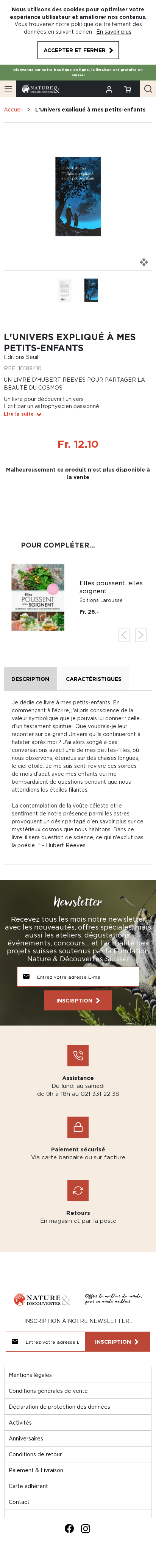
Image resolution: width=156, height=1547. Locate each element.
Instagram (85, 1528)
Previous (123, 635)
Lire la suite (19, 414)
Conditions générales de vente (48, 1391)
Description (30, 679)
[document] (78, 32)
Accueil (13, 109)
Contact (19, 1502)
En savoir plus (113, 31)
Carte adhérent (28, 1486)
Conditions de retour (35, 1454)
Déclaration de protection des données (59, 1406)
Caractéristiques (94, 679)
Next (141, 635)
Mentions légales (30, 1375)
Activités (20, 1422)
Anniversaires (26, 1438)
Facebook (69, 1528)
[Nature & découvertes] (41, 88)
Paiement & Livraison (36, 1470)
